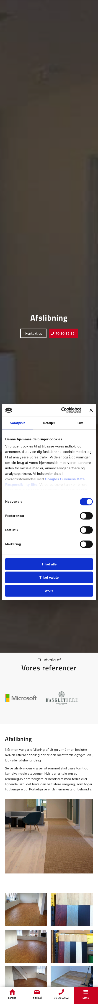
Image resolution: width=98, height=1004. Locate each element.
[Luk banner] (91, 410)
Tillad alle (49, 564)
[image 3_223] (73, 984)
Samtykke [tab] (18, 423)
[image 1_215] (73, 911)
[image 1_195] (28, 911)
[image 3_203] (28, 984)
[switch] (86, 515)
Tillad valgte (49, 577)
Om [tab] (80, 423)
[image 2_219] (73, 948)
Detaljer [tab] (49, 423)
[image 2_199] (28, 948)
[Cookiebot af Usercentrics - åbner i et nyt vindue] (61, 410)
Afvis (49, 591)
